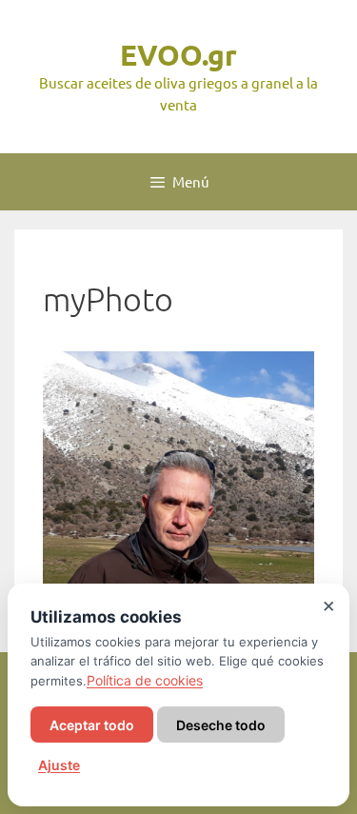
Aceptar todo (92, 725)
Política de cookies (145, 680)
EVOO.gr (178, 54)
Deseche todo (221, 725)
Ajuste (59, 765)
